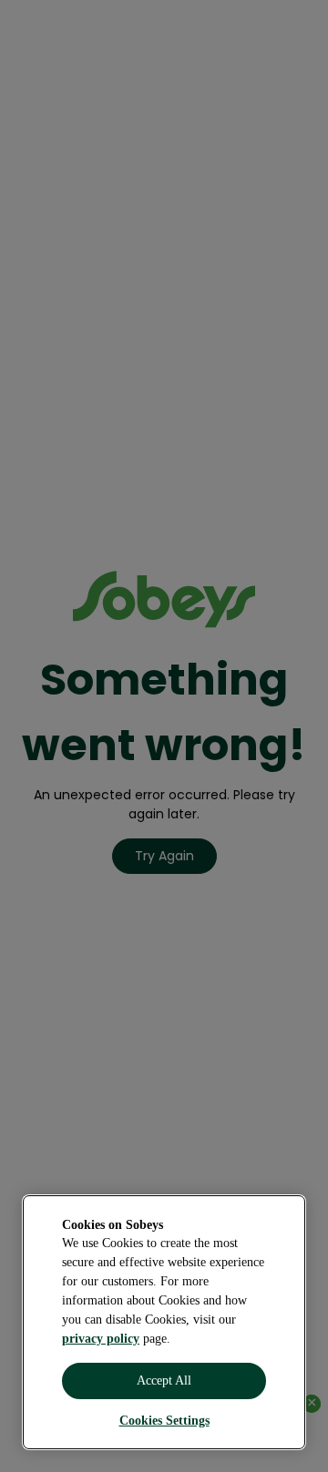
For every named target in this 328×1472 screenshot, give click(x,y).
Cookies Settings (164, 1420)
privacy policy (100, 1338)
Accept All (164, 1380)
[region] (164, 1322)
